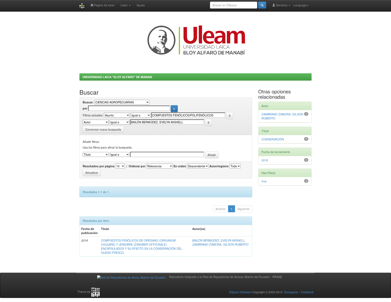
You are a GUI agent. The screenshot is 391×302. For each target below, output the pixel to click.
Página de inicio (103, 5)
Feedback (307, 292)
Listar (125, 5)
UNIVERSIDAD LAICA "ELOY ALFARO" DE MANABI (117, 77)
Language (299, 5)
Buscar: (88, 102)
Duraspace (291, 292)
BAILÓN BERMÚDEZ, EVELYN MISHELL (218, 240)
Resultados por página (98, 166)
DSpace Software (240, 292)
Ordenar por (137, 166)
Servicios (281, 5)
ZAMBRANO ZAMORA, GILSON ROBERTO (220, 244)
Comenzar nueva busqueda (103, 129)
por (85, 108)
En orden (180, 166)
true (264, 181)
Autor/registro (219, 166)
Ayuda (141, 5)
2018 (264, 160)
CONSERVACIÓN (272, 139)
